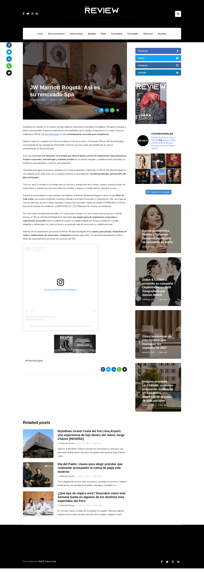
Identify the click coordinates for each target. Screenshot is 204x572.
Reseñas (162, 33)
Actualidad (116, 33)
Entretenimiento (56, 33)
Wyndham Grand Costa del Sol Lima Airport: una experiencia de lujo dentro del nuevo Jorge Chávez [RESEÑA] (91, 435)
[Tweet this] (101, 110)
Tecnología (132, 33)
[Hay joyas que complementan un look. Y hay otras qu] (142, 161)
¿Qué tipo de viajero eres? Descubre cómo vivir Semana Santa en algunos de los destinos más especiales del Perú (92, 497)
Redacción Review (39, 100)
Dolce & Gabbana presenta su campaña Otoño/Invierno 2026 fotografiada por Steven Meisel (157, 287)
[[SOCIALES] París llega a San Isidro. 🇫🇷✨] (142, 176)
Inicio (40, 33)
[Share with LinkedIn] (106, 110)
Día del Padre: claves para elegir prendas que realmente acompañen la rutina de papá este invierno (90, 467)
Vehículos (148, 33)
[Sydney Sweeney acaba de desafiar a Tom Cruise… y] (158, 176)
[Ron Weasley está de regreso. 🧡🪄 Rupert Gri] (173, 161)
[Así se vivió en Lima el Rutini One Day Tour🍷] (158, 161)
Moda (103, 33)
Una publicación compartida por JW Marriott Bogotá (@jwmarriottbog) (60, 326)
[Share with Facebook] (96, 110)
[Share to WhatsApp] (112, 110)
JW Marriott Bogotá (50, 134)
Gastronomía (76, 33)
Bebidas (92, 33)
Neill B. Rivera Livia (47, 561)
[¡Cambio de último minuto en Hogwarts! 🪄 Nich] (173, 176)
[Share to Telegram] (117, 110)
